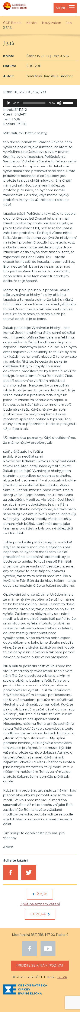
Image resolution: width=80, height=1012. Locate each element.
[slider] (69, 102)
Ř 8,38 (41, 894)
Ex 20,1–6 (38, 914)
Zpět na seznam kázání (40, 904)
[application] (40, 103)
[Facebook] (29, 948)
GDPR (62, 977)
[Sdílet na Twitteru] (28, 872)
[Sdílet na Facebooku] (10, 872)
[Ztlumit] (59, 103)
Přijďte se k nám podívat (40, 965)
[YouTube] (48, 948)
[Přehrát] (9, 103)
